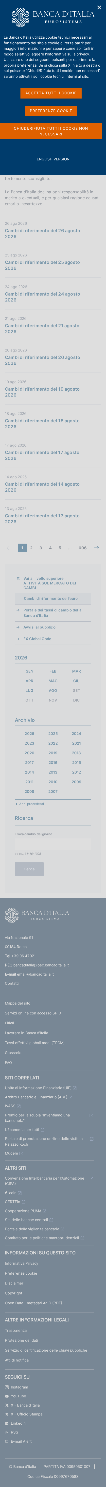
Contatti (12, 983)
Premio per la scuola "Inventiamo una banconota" (37, 1118)
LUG (29, 690)
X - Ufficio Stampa (26, 1414)
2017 (29, 762)
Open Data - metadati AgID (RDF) (33, 1303)
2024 (76, 733)
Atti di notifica (17, 1360)
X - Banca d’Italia (25, 1405)
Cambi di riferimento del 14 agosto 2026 (42, 487)
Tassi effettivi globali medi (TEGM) (35, 1042)
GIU (76, 681)
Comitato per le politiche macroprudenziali (42, 1237)
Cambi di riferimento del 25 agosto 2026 (42, 265)
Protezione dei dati (21, 1340)
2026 (29, 733)
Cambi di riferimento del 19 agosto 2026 (42, 392)
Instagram (19, 1387)
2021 (76, 743)
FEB (53, 671)
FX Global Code (37, 638)
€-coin (11, 1192)
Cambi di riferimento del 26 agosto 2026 (42, 233)
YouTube (18, 1396)
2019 (53, 753)
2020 (29, 753)
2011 (29, 782)
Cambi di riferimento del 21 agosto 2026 (42, 328)
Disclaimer (14, 1283)
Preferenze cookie (21, 1273)
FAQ (8, 1062)
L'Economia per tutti (22, 1129)
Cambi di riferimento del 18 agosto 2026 (42, 423)
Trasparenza (16, 1330)
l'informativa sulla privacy (67, 54)
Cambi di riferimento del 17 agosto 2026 (42, 455)
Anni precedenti (31, 804)
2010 (53, 782)
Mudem (11, 1153)
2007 (53, 791)
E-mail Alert (21, 1441)
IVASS (10, 1106)
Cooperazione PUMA (23, 1211)
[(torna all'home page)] (37, 916)
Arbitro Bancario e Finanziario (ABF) (36, 1097)
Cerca (29, 869)
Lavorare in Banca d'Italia (26, 1033)
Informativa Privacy (21, 1263)
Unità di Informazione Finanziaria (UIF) (38, 1087)
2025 (53, 733)
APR (29, 681)
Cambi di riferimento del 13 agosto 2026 (42, 518)
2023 (29, 743)
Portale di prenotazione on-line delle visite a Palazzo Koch (44, 1141)
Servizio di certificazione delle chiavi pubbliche (46, 1350)
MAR (76, 671)
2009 (77, 782)
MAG (53, 681)
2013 (53, 772)
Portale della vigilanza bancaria (32, 1229)
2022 (53, 743)
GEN (29, 671)
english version (53, 161)
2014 (29, 772)
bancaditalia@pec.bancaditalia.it (41, 965)
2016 (53, 762)
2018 (76, 753)
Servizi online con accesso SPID (33, 1013)
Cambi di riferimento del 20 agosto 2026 (42, 360)
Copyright (13, 1293)
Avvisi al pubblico (39, 627)
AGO (53, 690)
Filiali (9, 1023)
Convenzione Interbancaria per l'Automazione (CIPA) (44, 1181)
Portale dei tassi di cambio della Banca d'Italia (52, 613)
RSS (14, 1432)
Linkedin (18, 1423)
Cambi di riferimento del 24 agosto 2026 (42, 296)
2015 (76, 762)
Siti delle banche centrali (26, 1219)
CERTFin (12, 1201)
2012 (76, 772)
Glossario (13, 1052)
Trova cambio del (33, 834)
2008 (30, 791)
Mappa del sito (17, 1003)
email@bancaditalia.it (35, 974)
